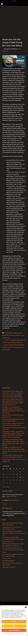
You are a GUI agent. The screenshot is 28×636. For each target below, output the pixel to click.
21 (23, 477)
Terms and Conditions (8, 567)
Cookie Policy (8, 634)
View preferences (14, 630)
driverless (5, 335)
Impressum (21, 634)
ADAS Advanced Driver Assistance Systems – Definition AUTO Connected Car (13, 533)
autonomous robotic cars (12, 333)
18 (13, 477)
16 (6, 477)
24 (10, 480)
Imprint (4, 552)
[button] (25, 607)
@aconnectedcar (14, 500)
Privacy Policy (15, 634)
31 (10, 483)
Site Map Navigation (8, 561)
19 (16, 477)
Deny (14, 626)
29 (3, 483)
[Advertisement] (14, 21)
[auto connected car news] (2, 4)
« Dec (4, 487)
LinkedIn (4, 504)
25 (13, 480)
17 (10, 477)
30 (7, 483)
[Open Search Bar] (22, 4)
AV (21, 333)
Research (18, 335)
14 (23, 474)
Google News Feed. (11, 496)
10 (10, 474)
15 (3, 477)
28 (23, 480)
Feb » (8, 487)
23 (7, 480)
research (12, 335)
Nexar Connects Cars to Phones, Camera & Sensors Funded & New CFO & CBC (13, 347)
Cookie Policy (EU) (8, 541)
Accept (14, 621)
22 (3, 480)
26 (17, 480)
